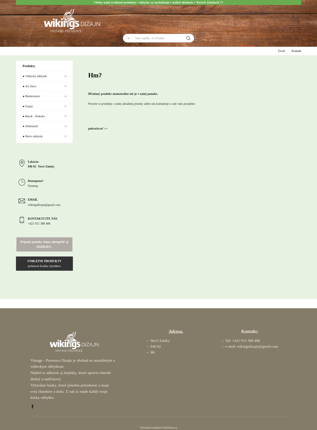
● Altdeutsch (30, 126)
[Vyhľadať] (127, 38)
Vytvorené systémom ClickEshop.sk (158, 427)
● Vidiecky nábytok (35, 76)
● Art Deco (29, 86)
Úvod (281, 51)
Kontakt (296, 51)
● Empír (28, 106)
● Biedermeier (31, 96)
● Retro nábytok (32, 136)
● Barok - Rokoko (34, 116)
